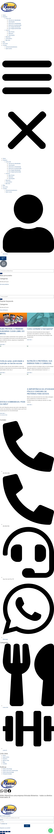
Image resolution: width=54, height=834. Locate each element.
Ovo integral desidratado (14, 27)
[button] (27, 104)
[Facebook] (9, 791)
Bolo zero (8, 40)
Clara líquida (11, 22)
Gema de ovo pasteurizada (14, 25)
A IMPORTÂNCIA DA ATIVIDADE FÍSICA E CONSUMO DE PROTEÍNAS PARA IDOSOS (40, 391)
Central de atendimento (11, 47)
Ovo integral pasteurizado (14, 28)
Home (4, 15)
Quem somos (9, 49)
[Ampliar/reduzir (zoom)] (1, 831)
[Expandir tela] (4, 831)
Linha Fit (8, 30)
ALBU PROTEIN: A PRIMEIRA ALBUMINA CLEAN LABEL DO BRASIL (12, 331)
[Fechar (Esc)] (9, 831)
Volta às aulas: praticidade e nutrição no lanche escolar (12, 362)
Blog (4, 42)
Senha (1, 819)
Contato (5, 45)
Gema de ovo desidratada (14, 23)
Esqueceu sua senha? (5, 828)
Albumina (10, 34)
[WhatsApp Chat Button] (50, 830)
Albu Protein (11, 32)
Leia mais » (2, 344)
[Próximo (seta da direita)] (4, 833)
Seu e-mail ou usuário (5, 815)
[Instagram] (5, 791)
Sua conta (5, 44)
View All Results (4, 310)
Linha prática (9, 39)
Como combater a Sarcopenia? (40, 329)
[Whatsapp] (2, 791)
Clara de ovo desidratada (14, 20)
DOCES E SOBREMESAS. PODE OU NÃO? (12, 403)
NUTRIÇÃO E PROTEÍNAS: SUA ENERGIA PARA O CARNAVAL (39, 362)
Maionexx (8, 37)
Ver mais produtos (4, 284)
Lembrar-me (4, 823)
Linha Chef (8, 18)
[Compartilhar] (6, 831)
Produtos (5, 17)
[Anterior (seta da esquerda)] (1, 833)
